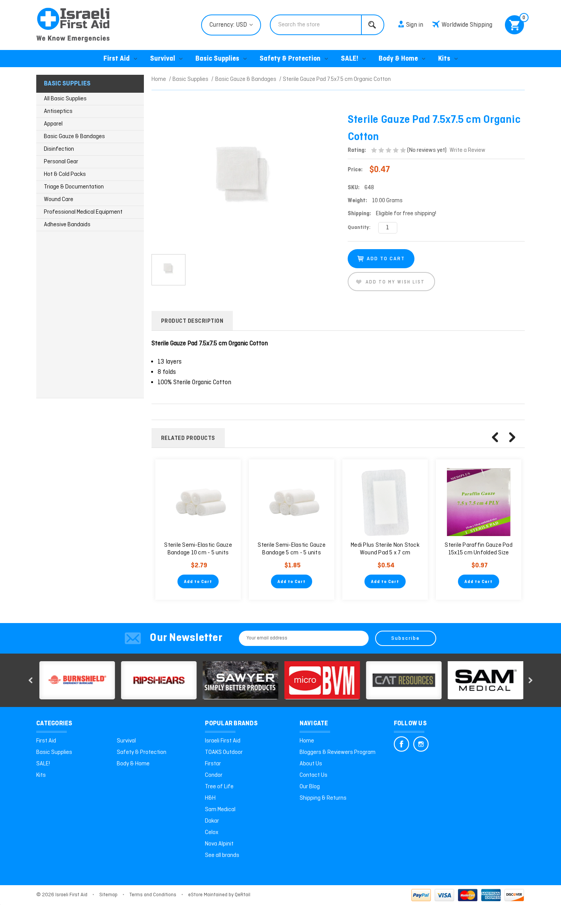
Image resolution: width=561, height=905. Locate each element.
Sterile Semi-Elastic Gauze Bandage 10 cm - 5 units (198, 549)
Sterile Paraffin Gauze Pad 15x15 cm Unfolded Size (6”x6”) (479, 552)
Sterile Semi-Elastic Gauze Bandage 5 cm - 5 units (292, 549)
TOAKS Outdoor (224, 752)
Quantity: (359, 227)
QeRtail (242, 895)
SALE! (349, 59)
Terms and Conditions (152, 895)
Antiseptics (58, 111)
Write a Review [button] (467, 150)
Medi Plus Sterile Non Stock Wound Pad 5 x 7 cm (385, 549)
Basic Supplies (217, 59)
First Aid (116, 59)
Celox (211, 832)
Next (512, 437)
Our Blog (310, 787)
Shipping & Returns (323, 798)
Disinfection (59, 149)
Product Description (192, 321)
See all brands (222, 855)
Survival (162, 59)
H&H (210, 798)
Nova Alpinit (219, 844)
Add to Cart (198, 582)
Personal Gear (61, 162)
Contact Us (313, 775)
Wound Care (58, 199)
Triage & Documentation (74, 187)
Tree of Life (219, 787)
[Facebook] (401, 744)
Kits (444, 59)
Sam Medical (220, 809)
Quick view (198, 502)
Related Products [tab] (188, 438)
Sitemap (108, 895)
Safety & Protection (290, 59)
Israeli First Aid (222, 741)
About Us (311, 764)
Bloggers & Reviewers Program (338, 752)
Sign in (414, 25)
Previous (495, 437)
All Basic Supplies (65, 99)
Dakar (212, 821)
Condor (213, 775)
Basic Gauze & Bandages (74, 136)
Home (307, 741)
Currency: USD (229, 25)
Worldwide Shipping (467, 25)
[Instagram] (421, 744)
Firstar (213, 764)
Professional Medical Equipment (83, 212)
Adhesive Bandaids (67, 225)
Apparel (53, 124)
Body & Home (398, 59)
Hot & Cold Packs (65, 174)
